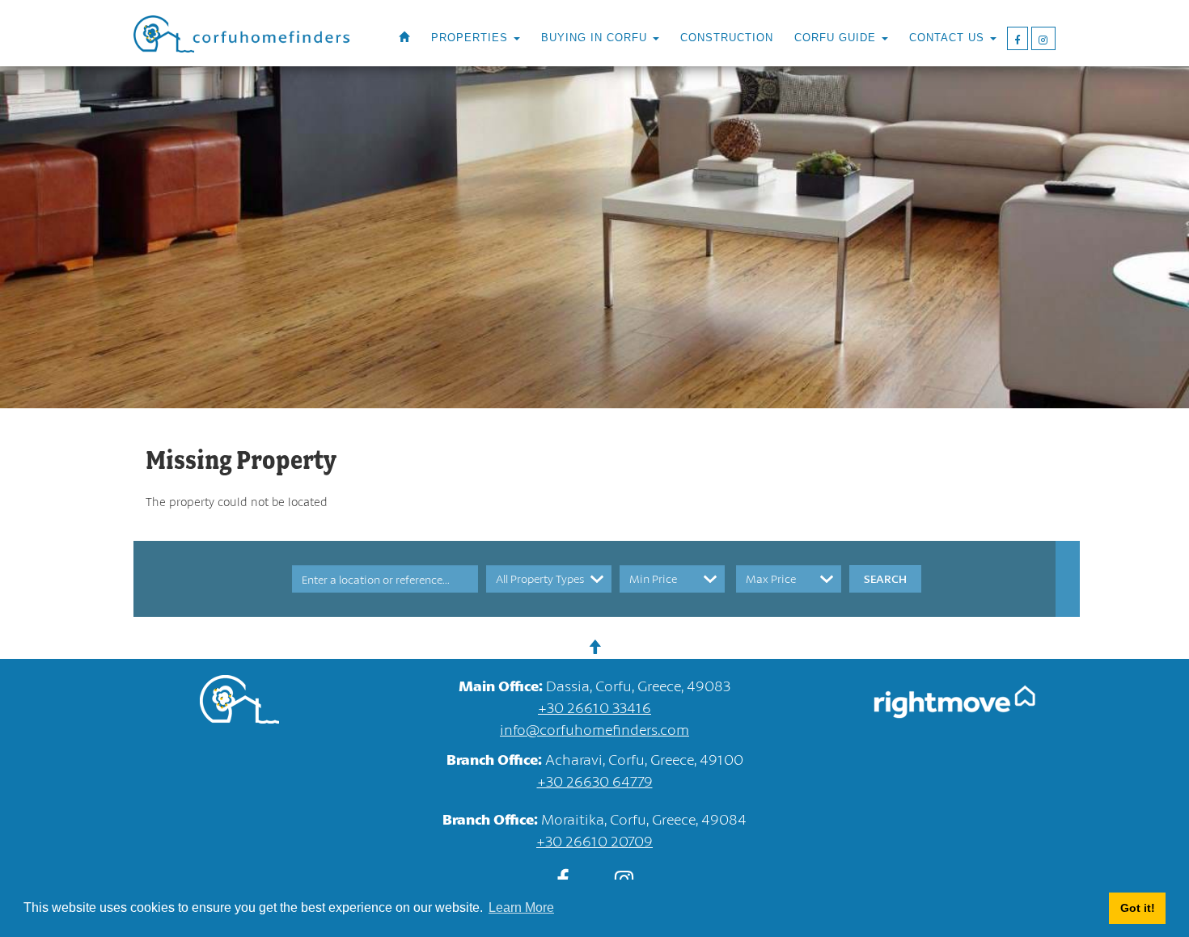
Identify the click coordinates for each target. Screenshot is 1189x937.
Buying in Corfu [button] (596, 38)
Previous (56, 469)
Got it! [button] (1137, 907)
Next (1132, 469)
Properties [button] (471, 38)
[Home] (404, 38)
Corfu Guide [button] (837, 38)
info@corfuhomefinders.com (594, 729)
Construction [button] (726, 38)
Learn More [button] (521, 907)
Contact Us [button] (948, 38)
